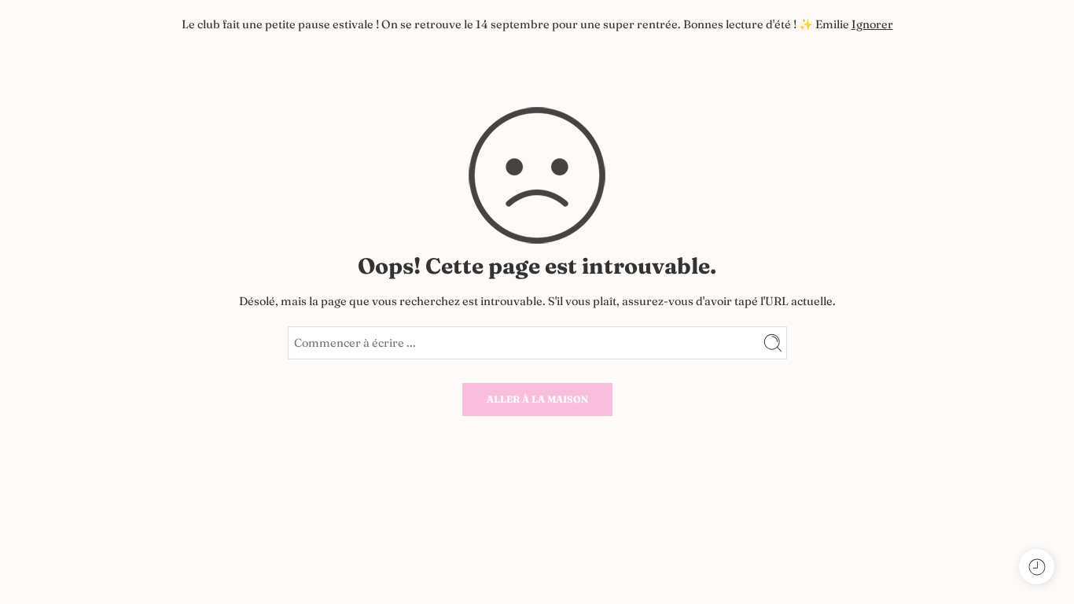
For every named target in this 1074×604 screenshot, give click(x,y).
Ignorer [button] (872, 24)
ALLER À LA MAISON (537, 399)
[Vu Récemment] (1036, 566)
